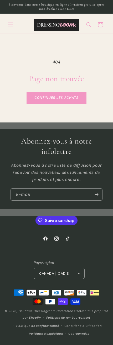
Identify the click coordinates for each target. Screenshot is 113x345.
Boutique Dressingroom (37, 311)
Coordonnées (78, 334)
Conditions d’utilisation (83, 326)
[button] (10, 25)
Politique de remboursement (68, 317)
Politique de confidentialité (37, 326)
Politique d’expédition (46, 334)
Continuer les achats (56, 98)
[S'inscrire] (96, 194)
